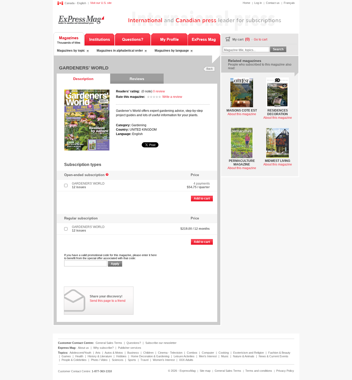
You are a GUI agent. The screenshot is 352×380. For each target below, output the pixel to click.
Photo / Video (99, 359)
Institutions (99, 39)
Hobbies (121, 356)
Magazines (69, 39)
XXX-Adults (186, 359)
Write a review (172, 97)
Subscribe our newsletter (161, 342)
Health (79, 356)
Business (133, 352)
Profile (169, 39)
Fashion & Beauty (279, 352)
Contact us (273, 2)
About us (83, 347)
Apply (115, 264)
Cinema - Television (170, 352)
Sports (132, 359)
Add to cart (202, 198)
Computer (208, 352)
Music (225, 356)
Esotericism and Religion (249, 352)
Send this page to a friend (107, 301)
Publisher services (129, 347)
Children (148, 352)
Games (67, 356)
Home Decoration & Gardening (150, 356)
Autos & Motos (114, 352)
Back (209, 68)
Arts (98, 352)
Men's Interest (208, 356)
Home (246, 2)
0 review (159, 91)
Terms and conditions (258, 370)
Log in (258, 2)
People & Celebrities (74, 359)
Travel (144, 359)
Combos (192, 352)
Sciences (118, 359)
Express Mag (80, 19)
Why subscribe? (103, 347)
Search (278, 49)
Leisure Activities (184, 356)
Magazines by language (172, 50)
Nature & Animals (244, 356)
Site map (205, 370)
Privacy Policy (285, 370)
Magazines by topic (71, 50)
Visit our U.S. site (101, 2)
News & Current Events (273, 356)
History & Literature (100, 356)
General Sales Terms (109, 342)
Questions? (133, 39)
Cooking (224, 352)
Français (289, 2)
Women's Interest (164, 359)
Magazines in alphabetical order (120, 50)
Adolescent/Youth (81, 352)
